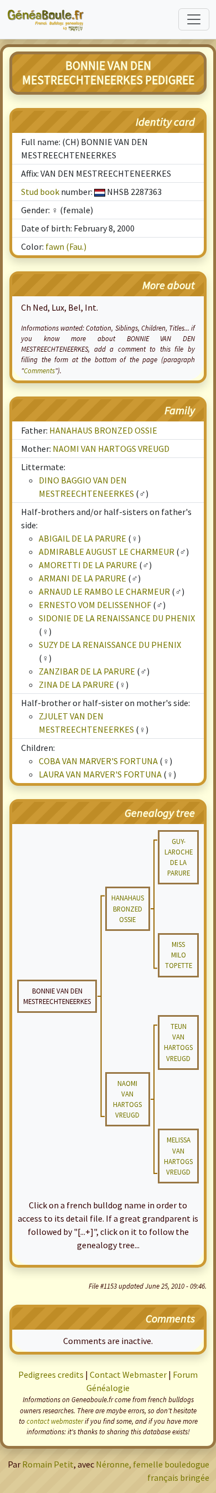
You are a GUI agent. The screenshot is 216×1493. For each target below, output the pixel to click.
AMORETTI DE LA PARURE (88, 564)
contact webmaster (55, 1421)
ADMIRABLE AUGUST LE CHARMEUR (106, 551)
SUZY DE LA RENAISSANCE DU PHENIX (110, 644)
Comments (39, 370)
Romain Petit (48, 1464)
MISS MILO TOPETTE (178, 955)
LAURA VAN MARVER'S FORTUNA (100, 774)
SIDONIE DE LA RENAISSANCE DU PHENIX (117, 618)
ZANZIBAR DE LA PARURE (87, 671)
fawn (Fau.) (65, 246)
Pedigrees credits (51, 1374)
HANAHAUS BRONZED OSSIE (103, 430)
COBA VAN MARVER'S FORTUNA (98, 760)
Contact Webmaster (128, 1374)
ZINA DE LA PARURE (76, 684)
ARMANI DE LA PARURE (82, 578)
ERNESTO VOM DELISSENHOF (95, 604)
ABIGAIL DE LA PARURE (82, 538)
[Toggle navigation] (193, 19)
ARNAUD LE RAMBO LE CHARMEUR (104, 591)
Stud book (40, 191)
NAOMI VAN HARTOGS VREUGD (111, 448)
